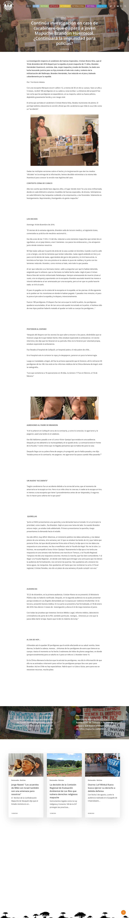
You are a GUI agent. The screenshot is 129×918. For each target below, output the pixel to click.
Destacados (60, 17)
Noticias (70, 17)
